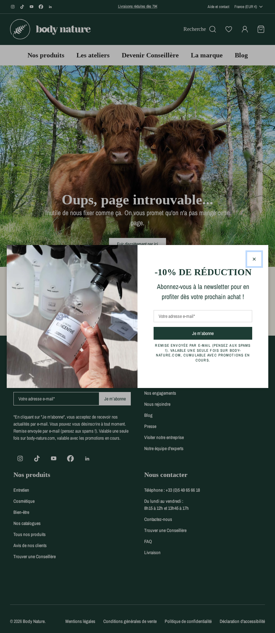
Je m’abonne (214, 333)
